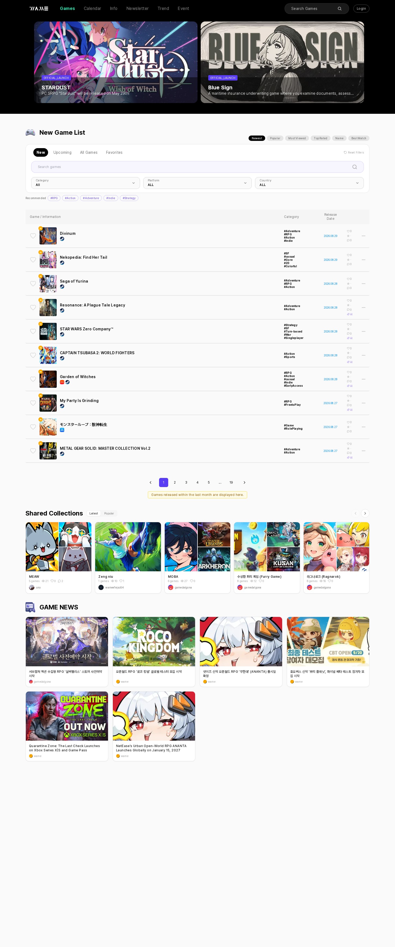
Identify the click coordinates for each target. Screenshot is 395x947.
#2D (287, 263)
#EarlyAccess (293, 385)
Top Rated (320, 138)
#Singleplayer (294, 337)
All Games (89, 152)
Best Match (358, 138)
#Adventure (91, 198)
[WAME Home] (39, 9)
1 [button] (123, 581)
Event (183, 8)
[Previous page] (150, 482)
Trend (163, 8)
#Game (289, 425)
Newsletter (137, 8)
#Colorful (290, 266)
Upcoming (62, 152)
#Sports (289, 357)
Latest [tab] (93, 513)
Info (114, 8)
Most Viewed (297, 138)
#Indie (110, 198)
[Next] (365, 513)
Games (67, 8)
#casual (289, 256)
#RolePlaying (293, 428)
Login (361, 8)
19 (231, 482)
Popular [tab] (109, 513)
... (220, 482)
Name (339, 138)
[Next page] (244, 482)
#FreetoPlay (292, 404)
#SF (286, 253)
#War (287, 334)
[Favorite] (33, 236)
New (41, 152)
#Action (70, 198)
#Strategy (129, 198)
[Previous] (355, 513)
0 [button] (55, 581)
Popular (275, 138)
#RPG (54, 198)
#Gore (288, 259)
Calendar (92, 8)
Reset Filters (356, 152)
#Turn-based (293, 331)
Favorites (114, 152)
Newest (257, 138)
